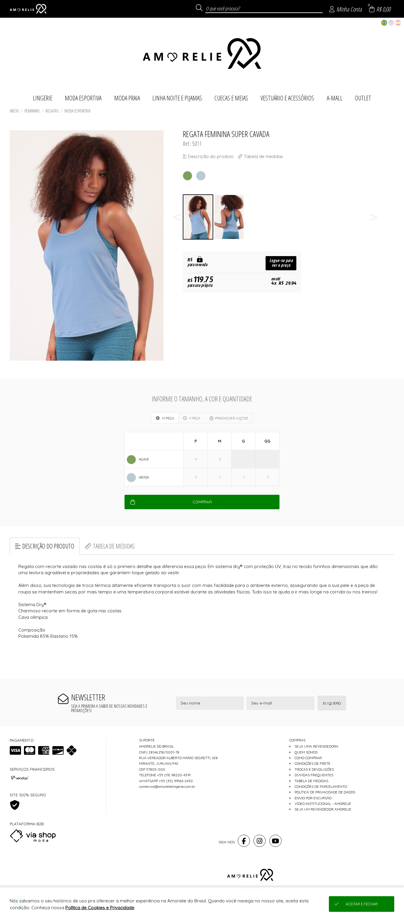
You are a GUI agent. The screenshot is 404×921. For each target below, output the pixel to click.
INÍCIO (14, 111)
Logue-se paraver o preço (281, 263)
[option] (198, 217)
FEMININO (32, 111)
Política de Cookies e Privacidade (99, 907)
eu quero (332, 703)
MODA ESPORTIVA (77, 111)
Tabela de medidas (114, 546)
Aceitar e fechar (362, 904)
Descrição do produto (48, 546)
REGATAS (52, 111)
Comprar (202, 501)
